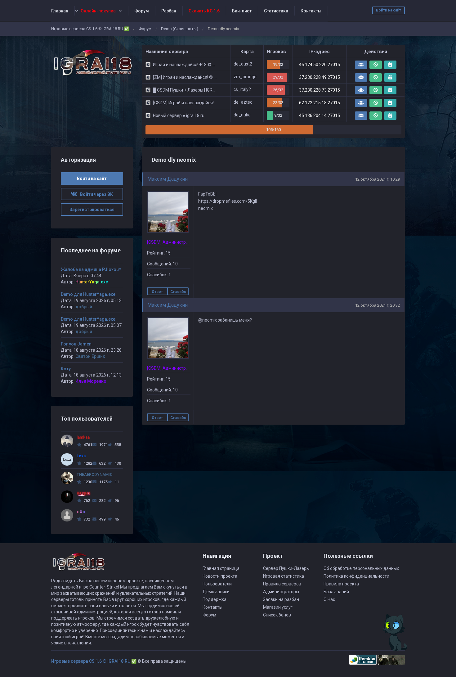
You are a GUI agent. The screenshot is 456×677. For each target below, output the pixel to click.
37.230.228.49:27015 (319, 77)
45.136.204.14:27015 (319, 115)
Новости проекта (220, 576)
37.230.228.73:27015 (319, 90)
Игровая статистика (283, 576)
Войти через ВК (95, 194)
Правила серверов (282, 583)
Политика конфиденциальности (356, 576)
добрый (83, 306)
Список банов (277, 614)
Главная (59, 10)
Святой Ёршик (90, 356)
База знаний (336, 591)
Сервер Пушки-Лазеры (286, 568)
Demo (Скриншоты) (179, 28)
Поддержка (214, 599)
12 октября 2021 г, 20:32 (377, 305)
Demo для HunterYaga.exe (88, 294)
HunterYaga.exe (91, 281)
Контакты (311, 10)
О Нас (329, 599)
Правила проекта (341, 583)
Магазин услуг (278, 607)
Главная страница (221, 568)
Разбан (168, 10)
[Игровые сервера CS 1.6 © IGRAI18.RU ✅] (92, 63)
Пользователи (217, 583)
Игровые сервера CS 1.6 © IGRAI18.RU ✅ (90, 28)
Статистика (276, 10)
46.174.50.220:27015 (319, 64)
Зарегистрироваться (91, 209)
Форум (141, 10)
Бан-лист (242, 10)
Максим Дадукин (167, 179)
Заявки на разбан (281, 599)
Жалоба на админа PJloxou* (91, 269)
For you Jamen (76, 343)
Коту (66, 368)
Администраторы (281, 591)
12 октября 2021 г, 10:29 (377, 179)
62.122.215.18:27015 (319, 102)
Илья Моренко (90, 381)
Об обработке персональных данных (361, 568)
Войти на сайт (388, 10)
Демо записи (216, 591)
